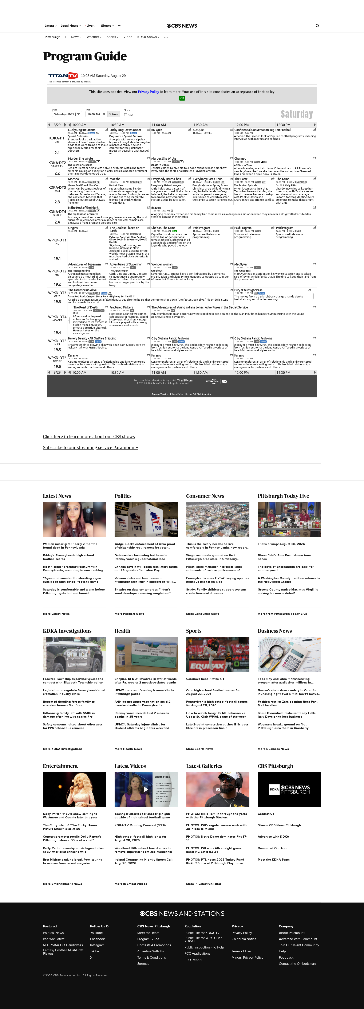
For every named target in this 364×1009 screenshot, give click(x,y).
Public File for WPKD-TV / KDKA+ (203, 939)
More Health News (128, 749)
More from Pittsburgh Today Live (282, 614)
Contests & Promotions (154, 945)
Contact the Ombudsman (297, 963)
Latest (50, 25)
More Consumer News (202, 614)
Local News (70, 25)
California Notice (244, 939)
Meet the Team (148, 933)
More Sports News (200, 749)
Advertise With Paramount (298, 939)
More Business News (273, 749)
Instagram (97, 945)
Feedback (286, 957)
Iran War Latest (53, 939)
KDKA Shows (147, 37)
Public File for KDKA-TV (202, 933)
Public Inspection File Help (204, 947)
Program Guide (148, 939)
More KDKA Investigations (62, 749)
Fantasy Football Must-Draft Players (63, 951)
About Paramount (292, 933)
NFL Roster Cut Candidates (63, 945)
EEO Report (193, 960)
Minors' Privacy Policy (247, 957)
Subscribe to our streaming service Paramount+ (90, 447)
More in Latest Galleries (203, 884)
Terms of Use (241, 951)
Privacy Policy (242, 933)
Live (90, 26)
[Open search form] (317, 26)
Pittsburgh (52, 37)
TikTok (94, 951)
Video (127, 37)
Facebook (97, 939)
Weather (93, 37)
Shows (106, 25)
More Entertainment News (62, 884)
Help (282, 951)
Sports (112, 37)
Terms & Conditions (151, 957)
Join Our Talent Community (299, 945)
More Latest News (56, 614)
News (75, 37)
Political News (53, 933)
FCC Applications (197, 953)
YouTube (96, 933)
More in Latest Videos (131, 884)
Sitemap (143, 963)
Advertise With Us (150, 951)
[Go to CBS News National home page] (182, 26)
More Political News (129, 614)
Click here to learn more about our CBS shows (89, 436)
